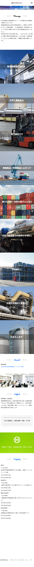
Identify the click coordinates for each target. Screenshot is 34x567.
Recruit (17, 359)
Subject (17, 394)
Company (17, 459)
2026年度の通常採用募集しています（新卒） (12, 366)
